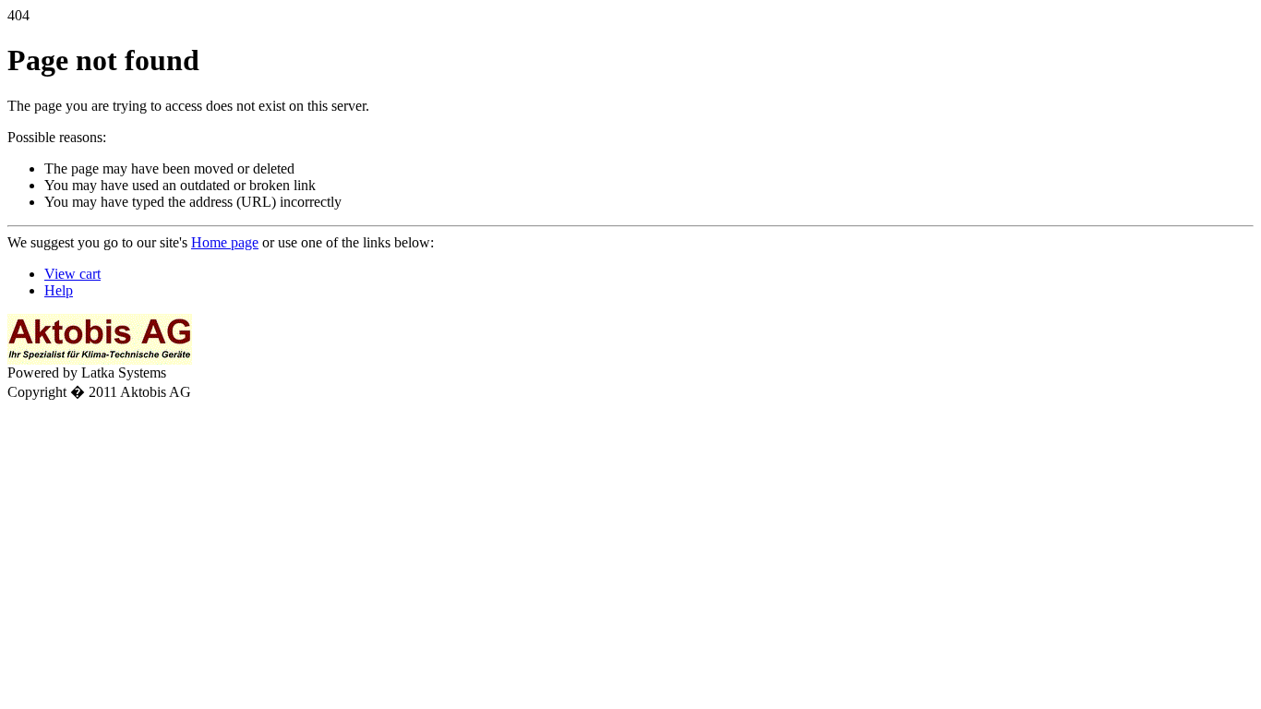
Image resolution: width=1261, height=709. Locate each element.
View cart (72, 274)
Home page (224, 242)
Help (58, 290)
